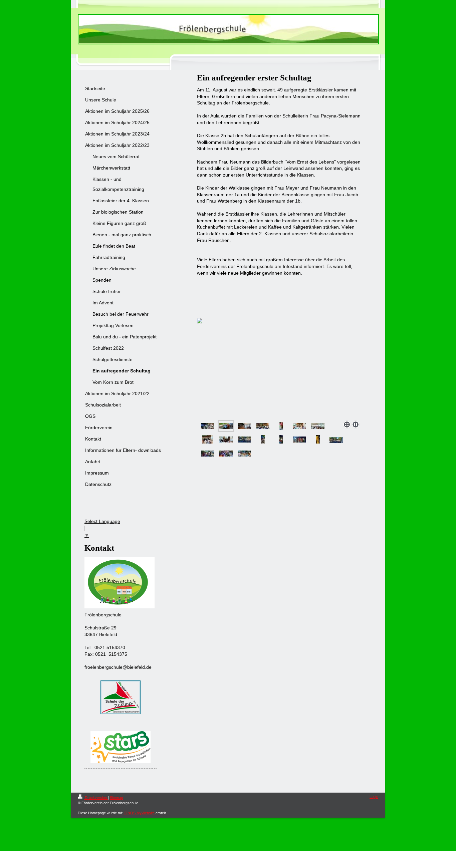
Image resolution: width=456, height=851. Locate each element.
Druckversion (96, 798)
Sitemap (116, 798)
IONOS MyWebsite (139, 813)
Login (374, 797)
